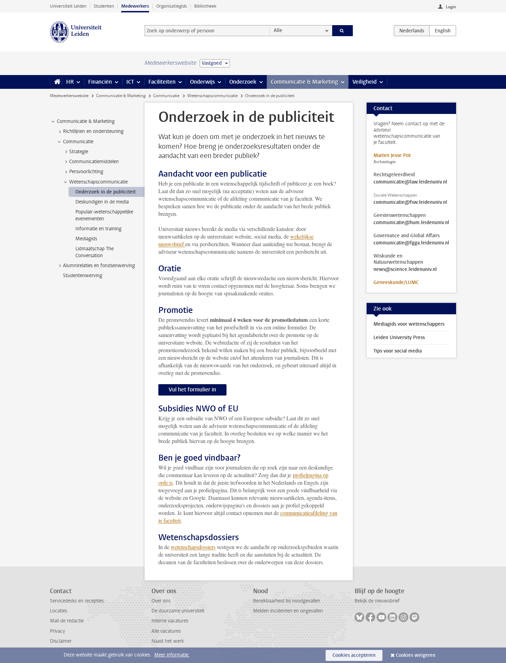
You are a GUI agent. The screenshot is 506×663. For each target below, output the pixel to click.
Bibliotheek (205, 6)
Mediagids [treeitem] (86, 238)
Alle (278, 30)
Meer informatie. (172, 655)
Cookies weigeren (415, 655)
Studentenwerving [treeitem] (82, 275)
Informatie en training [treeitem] (98, 228)
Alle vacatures (166, 631)
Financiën (100, 81)
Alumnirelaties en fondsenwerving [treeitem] (99, 265)
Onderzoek (242, 81)
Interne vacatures (169, 621)
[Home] (56, 82)
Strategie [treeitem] (78, 151)
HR (70, 81)
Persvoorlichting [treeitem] (86, 171)
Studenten (104, 6)
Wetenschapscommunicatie (212, 95)
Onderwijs (202, 81)
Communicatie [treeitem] (78, 141)
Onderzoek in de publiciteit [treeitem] (105, 192)
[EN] (442, 30)
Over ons (160, 601)
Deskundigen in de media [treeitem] (102, 202)
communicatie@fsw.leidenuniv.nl (410, 202)
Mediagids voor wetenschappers (408, 324)
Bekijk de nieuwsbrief (377, 601)
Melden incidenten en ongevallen (288, 611)
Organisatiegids (171, 6)
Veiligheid (364, 81)
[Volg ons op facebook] (370, 617)
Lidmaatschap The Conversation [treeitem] (94, 252)
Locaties (58, 611)
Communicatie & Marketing (304, 81)
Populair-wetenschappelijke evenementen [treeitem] (104, 215)
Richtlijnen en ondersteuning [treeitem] (93, 131)
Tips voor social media (397, 351)
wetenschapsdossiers (193, 546)
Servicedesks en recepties (77, 601)
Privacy (57, 631)
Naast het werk (167, 641)
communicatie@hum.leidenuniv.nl (411, 223)
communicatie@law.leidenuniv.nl (410, 182)
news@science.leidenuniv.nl (405, 269)
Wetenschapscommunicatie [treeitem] (98, 182)
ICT (130, 81)
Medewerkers (135, 6)
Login (451, 7)
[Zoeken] (342, 30)
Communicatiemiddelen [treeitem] (94, 161)
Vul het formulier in (192, 389)
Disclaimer (61, 641)
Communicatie (166, 95)
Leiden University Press (399, 337)
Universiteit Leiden (68, 6)
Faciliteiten (162, 81)
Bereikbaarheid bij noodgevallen (286, 601)
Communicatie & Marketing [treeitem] (86, 121)
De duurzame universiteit (177, 611)
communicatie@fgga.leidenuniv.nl (411, 243)
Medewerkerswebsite (69, 95)
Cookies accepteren (354, 655)
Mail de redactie (67, 621)
